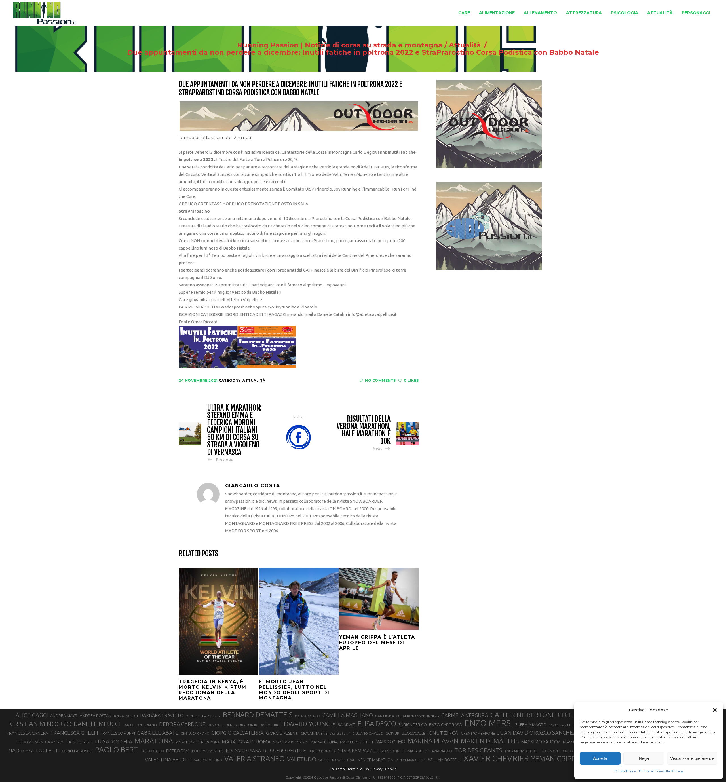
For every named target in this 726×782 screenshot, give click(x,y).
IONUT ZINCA (442, 732)
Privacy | (378, 769)
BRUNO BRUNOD (307, 716)
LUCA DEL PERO (79, 742)
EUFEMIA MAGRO (530, 724)
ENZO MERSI (489, 723)
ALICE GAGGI (32, 715)
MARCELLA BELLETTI (356, 742)
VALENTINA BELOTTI (168, 759)
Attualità (465, 45)
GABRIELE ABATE (158, 733)
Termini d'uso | (359, 769)
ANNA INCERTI (126, 715)
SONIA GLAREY (415, 751)
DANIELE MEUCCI (97, 723)
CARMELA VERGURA (464, 715)
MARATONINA (323, 741)
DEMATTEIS (215, 725)
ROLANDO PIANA (243, 750)
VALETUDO (301, 759)
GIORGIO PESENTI (282, 733)
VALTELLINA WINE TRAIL (337, 760)
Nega (644, 758)
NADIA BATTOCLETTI (34, 750)
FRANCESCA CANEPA (27, 732)
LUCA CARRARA (30, 742)
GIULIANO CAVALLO (368, 733)
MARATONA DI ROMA (246, 741)
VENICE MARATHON (375, 760)
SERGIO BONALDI (322, 751)
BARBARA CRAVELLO (161, 715)
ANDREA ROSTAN (95, 715)
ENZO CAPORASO (445, 724)
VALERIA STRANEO (254, 758)
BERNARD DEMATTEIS (258, 714)
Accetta (600, 758)
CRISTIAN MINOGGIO (40, 723)
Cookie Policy (625, 771)
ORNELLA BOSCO (77, 751)
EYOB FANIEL (560, 725)
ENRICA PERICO (412, 724)
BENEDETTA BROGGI (203, 715)
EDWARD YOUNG (305, 723)
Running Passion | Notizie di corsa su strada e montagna (339, 45)
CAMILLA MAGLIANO (347, 715)
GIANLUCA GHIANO (195, 733)
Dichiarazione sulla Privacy (661, 771)
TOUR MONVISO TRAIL (521, 751)
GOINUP (392, 733)
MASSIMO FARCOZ (541, 741)
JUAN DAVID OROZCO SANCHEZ (536, 733)
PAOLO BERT (116, 749)
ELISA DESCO (377, 723)
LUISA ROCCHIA (113, 741)
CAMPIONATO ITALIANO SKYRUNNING (407, 715)
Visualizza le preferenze (692, 758)
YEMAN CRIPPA (555, 758)
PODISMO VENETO (207, 751)
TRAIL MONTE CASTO (556, 751)
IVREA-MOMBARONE (477, 733)
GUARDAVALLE (413, 733)
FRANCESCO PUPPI (117, 733)
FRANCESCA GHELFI (74, 733)
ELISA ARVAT (344, 724)
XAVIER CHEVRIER (496, 758)
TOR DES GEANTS (478, 750)
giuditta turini (340, 733)
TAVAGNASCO (441, 751)
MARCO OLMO (390, 741)
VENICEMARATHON (411, 760)
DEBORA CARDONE (182, 724)
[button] (714, 710)
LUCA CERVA (54, 742)
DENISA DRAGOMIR (241, 725)
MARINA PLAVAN (433, 741)
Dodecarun (268, 725)
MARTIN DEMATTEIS (490, 741)
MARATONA (153, 741)
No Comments (380, 380)
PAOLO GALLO (152, 751)
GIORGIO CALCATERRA (238, 732)
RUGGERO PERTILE (284, 750)
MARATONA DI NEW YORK (197, 742)
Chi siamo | (338, 769)
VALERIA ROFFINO (208, 760)
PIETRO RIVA (178, 750)
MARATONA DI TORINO (290, 742)
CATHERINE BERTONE (523, 714)
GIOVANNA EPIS (314, 733)
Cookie (390, 769)
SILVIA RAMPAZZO (357, 750)
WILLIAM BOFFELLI (444, 759)
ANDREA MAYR (63, 715)
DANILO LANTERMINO (139, 725)
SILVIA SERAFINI (389, 751)
